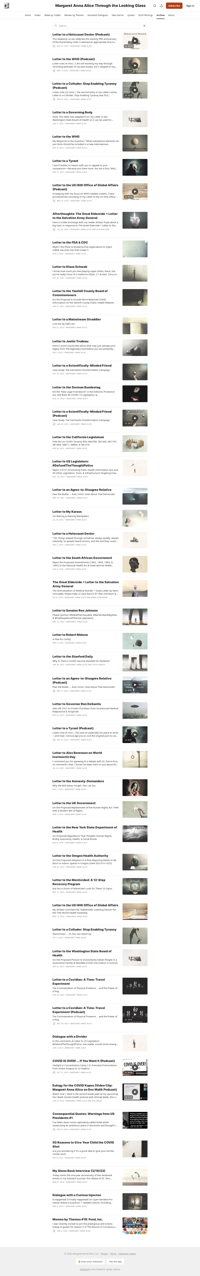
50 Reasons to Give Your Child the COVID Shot (83, 1144)
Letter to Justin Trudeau (70, 341)
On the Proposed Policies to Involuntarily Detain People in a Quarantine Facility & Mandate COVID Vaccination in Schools (85, 961)
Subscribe (174, 5)
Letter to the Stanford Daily (72, 656)
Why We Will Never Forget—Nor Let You (74, 785)
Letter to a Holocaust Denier (73, 533)
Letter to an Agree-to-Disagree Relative (82, 490)
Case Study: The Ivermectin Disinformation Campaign (81, 369)
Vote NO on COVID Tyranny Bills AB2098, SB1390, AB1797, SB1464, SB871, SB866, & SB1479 (84, 443)
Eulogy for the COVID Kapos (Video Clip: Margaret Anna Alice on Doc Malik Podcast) (84, 1087)
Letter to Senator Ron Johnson (75, 610)
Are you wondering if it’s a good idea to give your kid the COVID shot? (83, 1152)
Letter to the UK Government (74, 803)
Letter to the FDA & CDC (70, 242)
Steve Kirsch (98, 665)
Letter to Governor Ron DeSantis (76, 704)
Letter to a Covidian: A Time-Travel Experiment (78, 982)
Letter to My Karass (67, 512)
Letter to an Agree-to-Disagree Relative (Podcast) (82, 680)
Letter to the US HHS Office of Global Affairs (85, 905)
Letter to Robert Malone (70, 635)
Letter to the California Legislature (78, 437)
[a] (135, 41)
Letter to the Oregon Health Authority (80, 856)
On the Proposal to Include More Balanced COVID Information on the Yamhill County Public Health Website (83, 301)
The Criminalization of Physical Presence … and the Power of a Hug (84, 989)
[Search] (155, 6)
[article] (100, 42)
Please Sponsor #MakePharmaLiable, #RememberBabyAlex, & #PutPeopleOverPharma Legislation (84, 616)
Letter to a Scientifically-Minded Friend (82, 365)
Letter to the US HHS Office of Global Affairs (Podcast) (85, 187)
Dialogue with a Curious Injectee (76, 1195)
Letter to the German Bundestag (76, 387)
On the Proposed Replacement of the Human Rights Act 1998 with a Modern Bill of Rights (85, 809)
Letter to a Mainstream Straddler (76, 319)
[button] (28, 15)
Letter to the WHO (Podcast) (73, 59)
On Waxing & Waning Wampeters (70, 516)
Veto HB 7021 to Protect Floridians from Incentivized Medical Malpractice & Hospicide (85, 710)
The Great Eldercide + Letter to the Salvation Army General (85, 584)
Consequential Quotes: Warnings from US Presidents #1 (83, 1116)
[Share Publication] (161, 6)
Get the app (115, 1261)
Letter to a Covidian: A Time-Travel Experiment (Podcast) (78, 1010)
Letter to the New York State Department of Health (84, 829)
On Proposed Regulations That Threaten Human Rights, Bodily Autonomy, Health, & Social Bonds (82, 837)
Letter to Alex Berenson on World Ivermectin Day (77, 755)
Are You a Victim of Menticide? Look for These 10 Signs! (82, 888)
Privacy (104, 1253)
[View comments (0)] (77, 205)
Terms (113, 1253)
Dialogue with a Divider (69, 1036)
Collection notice (127, 1253)
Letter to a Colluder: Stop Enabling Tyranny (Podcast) (84, 86)
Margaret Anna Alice (81, 46)
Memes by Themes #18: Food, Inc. (77, 1219)
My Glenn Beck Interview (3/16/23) (78, 1171)
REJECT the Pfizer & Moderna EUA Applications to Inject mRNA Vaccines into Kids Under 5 (82, 248)
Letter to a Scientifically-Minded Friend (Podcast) (82, 414)
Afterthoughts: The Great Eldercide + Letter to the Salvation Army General (85, 216)
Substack (84, 1269)
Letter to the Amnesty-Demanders (78, 781)
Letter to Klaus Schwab (69, 267)
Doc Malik (97, 1101)
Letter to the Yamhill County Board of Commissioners (80, 293)
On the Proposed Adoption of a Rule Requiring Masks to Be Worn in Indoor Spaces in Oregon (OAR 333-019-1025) (84, 861)
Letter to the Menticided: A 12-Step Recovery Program (78, 882)
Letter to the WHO (66, 136)
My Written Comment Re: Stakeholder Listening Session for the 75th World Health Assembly (84, 911)
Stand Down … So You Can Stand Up (71, 933)
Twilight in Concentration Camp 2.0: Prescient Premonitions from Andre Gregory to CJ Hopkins (84, 1067)
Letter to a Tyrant (65, 161)
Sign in (190, 5)
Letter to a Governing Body (72, 112)
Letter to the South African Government (82, 558)
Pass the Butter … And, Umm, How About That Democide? (83, 494)
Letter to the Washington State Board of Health (82, 953)
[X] (144, 26)
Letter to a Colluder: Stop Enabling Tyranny (84, 929)
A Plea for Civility (61, 639)
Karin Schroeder (99, 597)
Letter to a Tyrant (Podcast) (73, 728)
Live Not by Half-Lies (63, 323)
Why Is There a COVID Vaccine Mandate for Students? (81, 660)
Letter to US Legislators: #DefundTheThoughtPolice (72, 463)
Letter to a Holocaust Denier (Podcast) (81, 34)
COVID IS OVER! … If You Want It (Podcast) (83, 1061)
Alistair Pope (102, 229)
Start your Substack (91, 1261)
